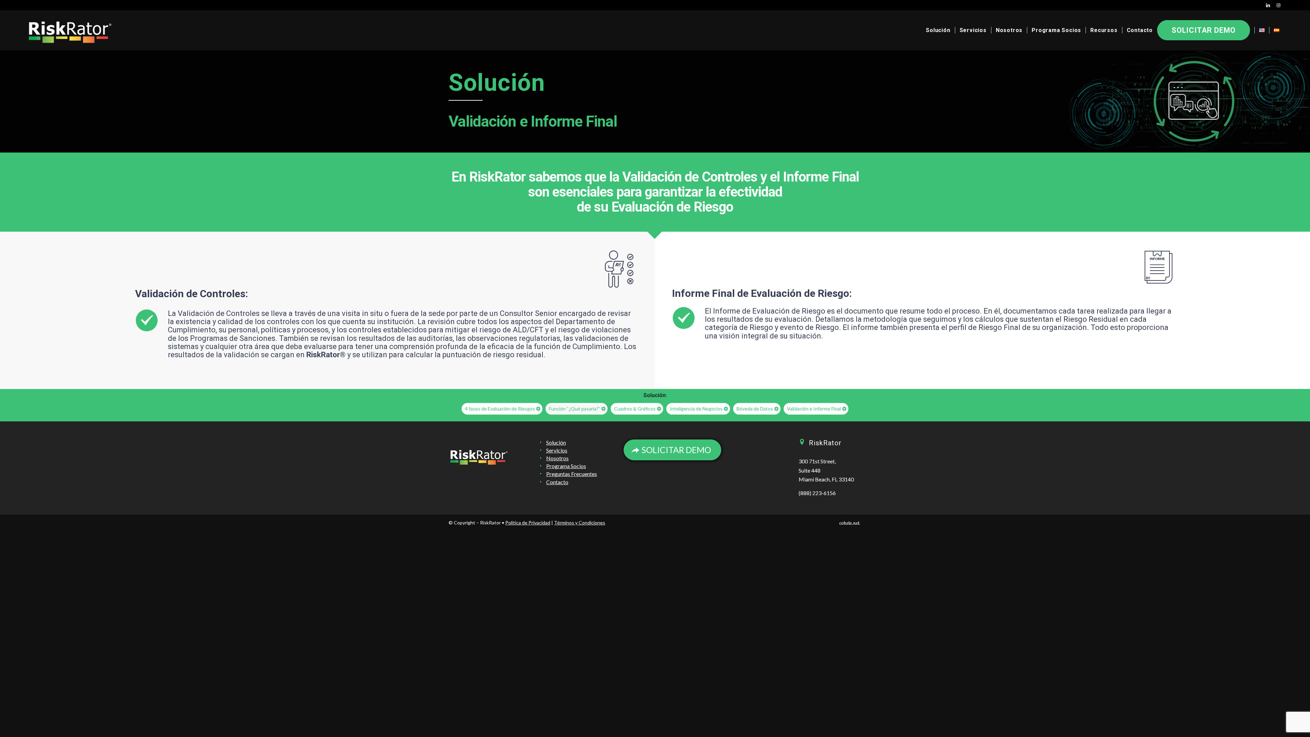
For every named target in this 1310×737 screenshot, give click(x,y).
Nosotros (557, 458)
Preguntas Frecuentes (571, 474)
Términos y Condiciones (579, 522)
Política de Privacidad (527, 522)
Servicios (556, 450)
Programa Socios (566, 466)
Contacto (557, 482)
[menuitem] (938, 30)
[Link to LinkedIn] (1268, 5)
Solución (556, 442)
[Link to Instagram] (1278, 5)
